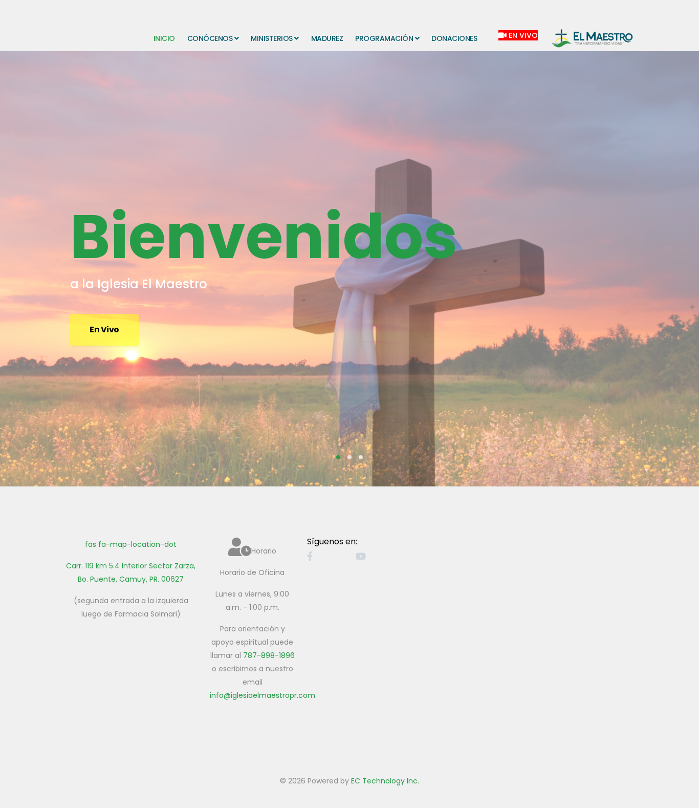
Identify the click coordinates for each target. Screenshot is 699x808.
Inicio (164, 38)
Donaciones (454, 38)
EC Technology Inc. (385, 781)
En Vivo (522, 35)
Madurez (327, 38)
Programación (384, 38)
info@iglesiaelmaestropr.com (262, 695)
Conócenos (210, 38)
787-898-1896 (269, 655)
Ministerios (272, 38)
